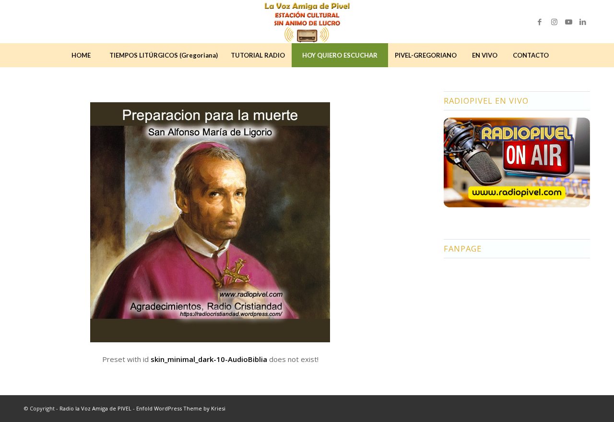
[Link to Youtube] (568, 21)
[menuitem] (81, 55)
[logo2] (307, 21)
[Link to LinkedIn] (583, 21)
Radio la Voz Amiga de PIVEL (95, 408)
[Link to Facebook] (539, 21)
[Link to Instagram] (554, 21)
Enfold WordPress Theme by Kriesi (180, 408)
